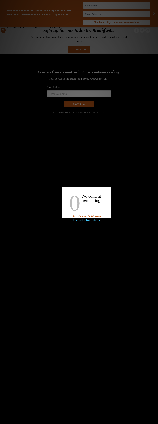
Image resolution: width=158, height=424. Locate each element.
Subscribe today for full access (87, 216)
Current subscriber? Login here (86, 219)
